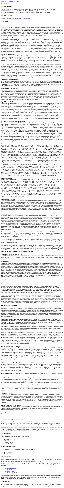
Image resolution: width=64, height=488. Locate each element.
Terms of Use (4, 18)
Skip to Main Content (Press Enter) (10, 1)
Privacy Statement (13, 18)
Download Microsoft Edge (11, 468)
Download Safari (8, 469)
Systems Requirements (24, 18)
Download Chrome (9, 471)
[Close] (1, 416)
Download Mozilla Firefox (11, 473)
